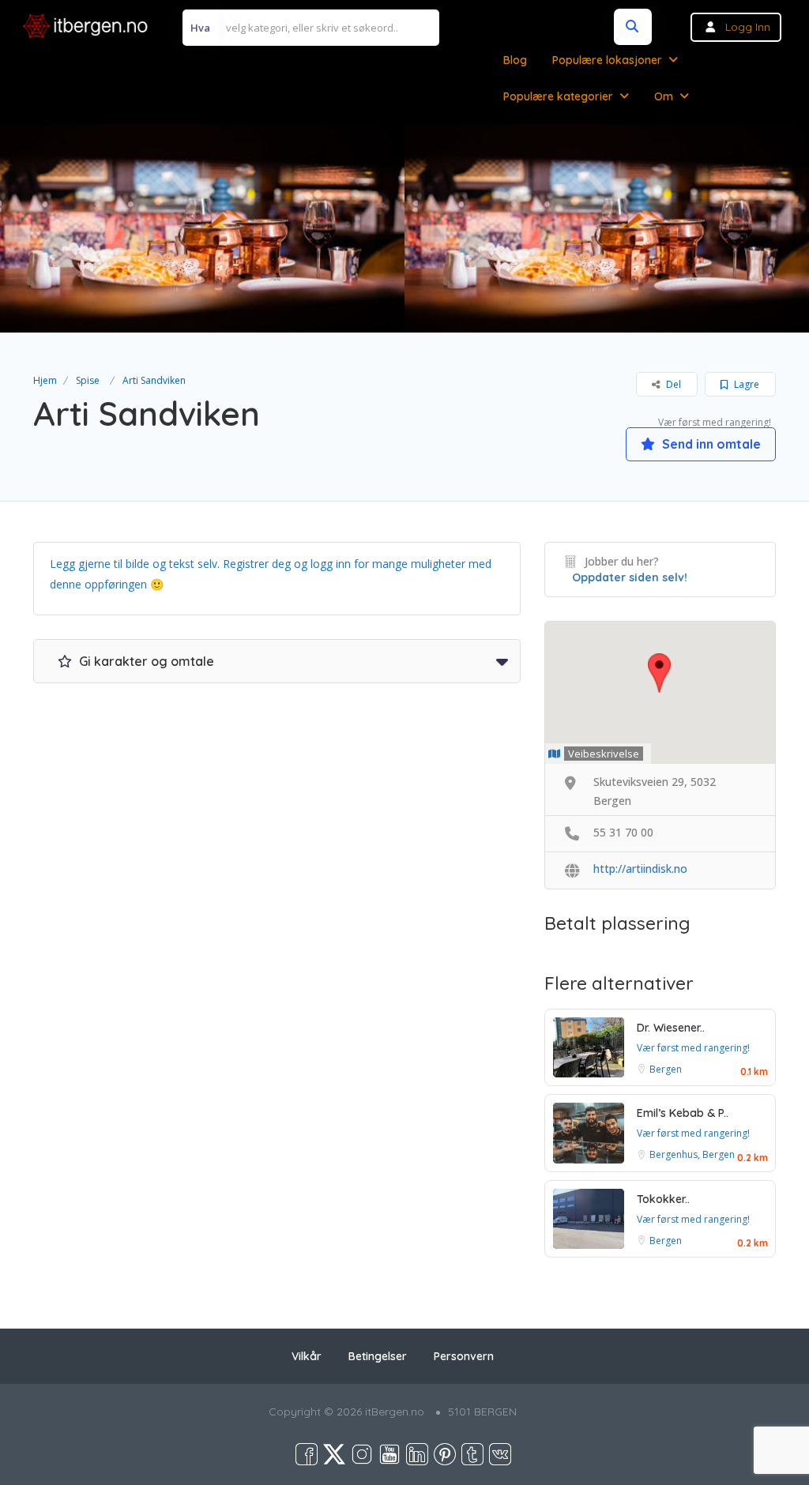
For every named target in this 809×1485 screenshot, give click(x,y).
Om (663, 96)
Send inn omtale (710, 444)
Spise (88, 380)
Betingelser (377, 1356)
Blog (515, 60)
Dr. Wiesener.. (671, 1028)
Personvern (464, 1356)
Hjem (45, 380)
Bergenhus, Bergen (692, 1154)
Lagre (745, 384)
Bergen (665, 1069)
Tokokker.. (663, 1199)
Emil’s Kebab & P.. (682, 1113)
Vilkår (307, 1356)
